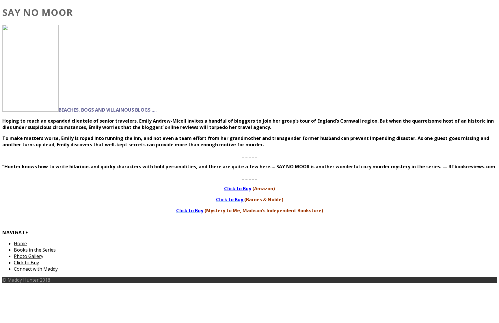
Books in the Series (35, 250)
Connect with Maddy (36, 269)
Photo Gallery (28, 256)
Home (20, 243)
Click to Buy (26, 262)
